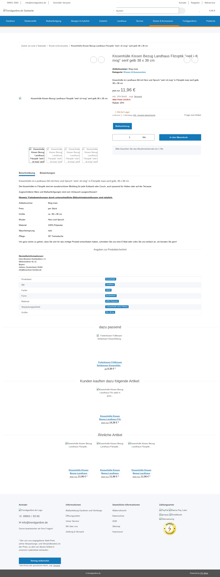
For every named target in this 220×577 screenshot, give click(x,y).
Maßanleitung (122, 126)
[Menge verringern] (116, 137)
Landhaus (110, 284)
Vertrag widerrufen (40, 561)
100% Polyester (112, 301)
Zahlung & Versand (75, 531)
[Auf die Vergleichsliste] (93, 59)
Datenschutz (118, 516)
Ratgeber (195, 2)
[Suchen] (182, 10)
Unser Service (72, 521)
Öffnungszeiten (73, 516)
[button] (193, 11)
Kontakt (182, 2)
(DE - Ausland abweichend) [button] (144, 115)
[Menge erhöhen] (151, 137)
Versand (138, 96)
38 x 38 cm (110, 312)
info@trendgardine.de (35, 2)
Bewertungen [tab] (47, 173)
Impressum (117, 531)
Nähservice (210, 2)
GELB (108, 290)
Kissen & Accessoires (135, 72)
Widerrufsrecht (119, 510)
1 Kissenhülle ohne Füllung (117, 306)
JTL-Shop (204, 573)
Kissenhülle (110, 279)
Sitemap (116, 526)
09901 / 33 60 (31, 516)
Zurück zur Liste (28, 46)
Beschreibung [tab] (27, 173)
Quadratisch (111, 295)
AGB (114, 521)
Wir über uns (72, 526)
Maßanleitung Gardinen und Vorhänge (84, 510)
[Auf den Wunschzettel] (101, 59)
